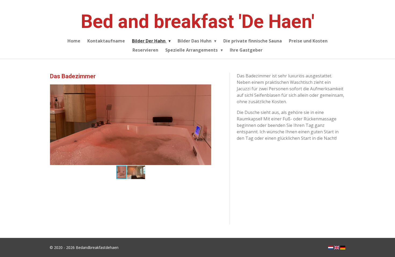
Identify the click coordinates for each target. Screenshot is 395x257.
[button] (206, 89)
